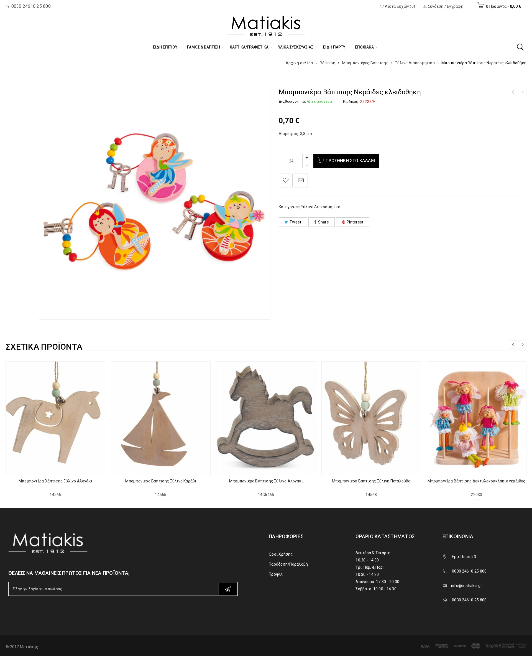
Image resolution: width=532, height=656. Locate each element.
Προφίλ (276, 574)
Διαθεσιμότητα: (292, 101)
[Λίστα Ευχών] (286, 180)
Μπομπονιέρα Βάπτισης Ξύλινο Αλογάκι (55, 481)
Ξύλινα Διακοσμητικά (415, 63)
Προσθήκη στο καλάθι (350, 160)
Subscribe (228, 589)
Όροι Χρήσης (281, 554)
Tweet (295, 222)
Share (323, 222)
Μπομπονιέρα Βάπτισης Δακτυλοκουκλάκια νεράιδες (476, 481)
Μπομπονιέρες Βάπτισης (365, 63)
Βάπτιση (328, 63)
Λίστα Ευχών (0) (399, 6)
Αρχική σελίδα (299, 63)
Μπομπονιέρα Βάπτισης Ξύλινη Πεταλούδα (371, 481)
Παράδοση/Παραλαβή (288, 564)
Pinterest (355, 222)
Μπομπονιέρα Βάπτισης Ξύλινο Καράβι (160, 481)
